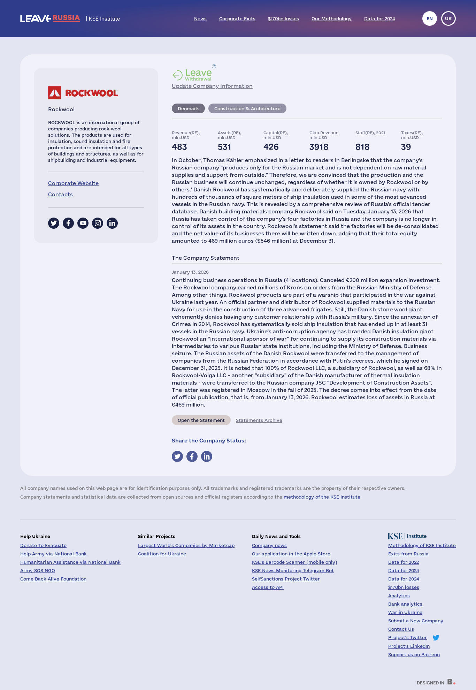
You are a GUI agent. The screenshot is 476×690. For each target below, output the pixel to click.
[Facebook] (68, 223)
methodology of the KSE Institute (322, 496)
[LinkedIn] (112, 223)
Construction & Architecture (247, 108)
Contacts (60, 194)
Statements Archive (259, 420)
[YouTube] (83, 223)
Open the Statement (201, 420)
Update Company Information (212, 86)
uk (448, 18)
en (430, 18)
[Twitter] (53, 223)
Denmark (188, 108)
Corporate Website (73, 183)
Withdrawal (198, 74)
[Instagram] (97, 223)
